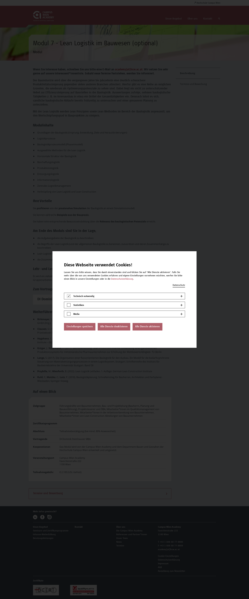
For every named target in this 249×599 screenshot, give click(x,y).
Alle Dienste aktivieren (147, 326)
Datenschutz (179, 285)
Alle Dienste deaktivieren (114, 326)
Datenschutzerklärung (122, 279)
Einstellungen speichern (80, 326)
